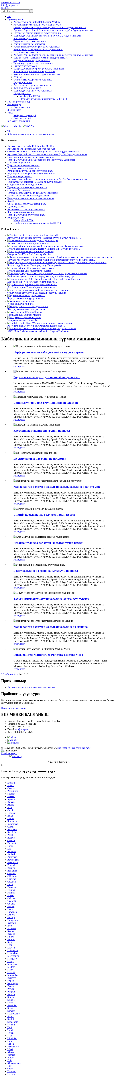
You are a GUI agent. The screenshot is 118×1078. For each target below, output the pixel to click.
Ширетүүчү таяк (22, 93)
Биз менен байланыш (18, 121)
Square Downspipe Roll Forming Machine (34, 71)
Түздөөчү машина (23, 82)
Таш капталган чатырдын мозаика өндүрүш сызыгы (41, 57)
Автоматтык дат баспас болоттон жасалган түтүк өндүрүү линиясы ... (44, 237)
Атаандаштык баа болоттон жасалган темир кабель (48, 542)
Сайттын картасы (81, 748)
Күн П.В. (18, 77)
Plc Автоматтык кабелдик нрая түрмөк (40, 458)
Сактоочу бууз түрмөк (25, 66)
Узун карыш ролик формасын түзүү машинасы (38, 49)
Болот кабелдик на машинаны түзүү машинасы (46, 570)
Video (10, 112)
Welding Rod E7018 (30, 96)
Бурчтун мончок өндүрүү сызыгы (25, 298)
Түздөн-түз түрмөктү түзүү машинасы (33, 63)
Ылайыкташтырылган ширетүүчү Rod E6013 (43, 99)
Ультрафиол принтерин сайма (23, 320)
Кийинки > (10, 674)
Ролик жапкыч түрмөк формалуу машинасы (37, 46)
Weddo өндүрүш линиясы (20, 303)
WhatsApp (17, 756)
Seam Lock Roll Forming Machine (24, 314)
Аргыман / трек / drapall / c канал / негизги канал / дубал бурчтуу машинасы (53, 30)
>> (17, 674)
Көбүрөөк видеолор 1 (25, 115)
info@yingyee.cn (22, 729)
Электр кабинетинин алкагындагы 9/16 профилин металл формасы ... (44, 248)
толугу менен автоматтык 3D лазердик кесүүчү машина (36, 292)
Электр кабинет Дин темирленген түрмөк (29, 270)
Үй (9, 16)
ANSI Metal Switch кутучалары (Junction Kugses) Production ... (39, 331)
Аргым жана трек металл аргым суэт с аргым (37, 24)
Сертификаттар (22, 107)
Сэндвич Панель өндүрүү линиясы (32, 60)
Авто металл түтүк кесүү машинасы (32, 85)
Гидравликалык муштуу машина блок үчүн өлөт (47, 377)
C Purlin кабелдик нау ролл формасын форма (44, 514)
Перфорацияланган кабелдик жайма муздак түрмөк (49, 352)
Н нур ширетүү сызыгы (26, 52)
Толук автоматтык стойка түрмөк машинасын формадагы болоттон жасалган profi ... (51, 259)
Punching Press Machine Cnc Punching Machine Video (48, 654)
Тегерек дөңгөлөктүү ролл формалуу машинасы (39, 68)
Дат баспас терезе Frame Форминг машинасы (31, 287)
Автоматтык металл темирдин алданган (28, 243)
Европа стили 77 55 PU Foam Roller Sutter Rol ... (32, 281)
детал (22, 366)
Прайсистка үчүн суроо (13, 708)
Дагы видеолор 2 (22, 118)
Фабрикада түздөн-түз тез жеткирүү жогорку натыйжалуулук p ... (41, 276)
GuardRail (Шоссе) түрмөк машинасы (33, 79)
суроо (17, 366)
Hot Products (63, 748)
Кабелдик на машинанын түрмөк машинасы (37, 74)
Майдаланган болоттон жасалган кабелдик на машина (51, 626)
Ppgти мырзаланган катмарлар (29, 44)
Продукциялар (15, 19)
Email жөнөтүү (9, 753)
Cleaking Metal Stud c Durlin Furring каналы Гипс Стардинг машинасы (50, 27)
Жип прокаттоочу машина (27, 88)
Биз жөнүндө (14, 104)
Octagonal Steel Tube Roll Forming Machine (29, 254)
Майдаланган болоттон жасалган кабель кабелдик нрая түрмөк (57, 486)
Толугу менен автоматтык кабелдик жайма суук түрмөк (51, 598)
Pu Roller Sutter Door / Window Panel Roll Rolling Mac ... (36, 325)
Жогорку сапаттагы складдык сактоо (26, 309)
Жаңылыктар (14, 110)
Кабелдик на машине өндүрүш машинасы (42, 430)
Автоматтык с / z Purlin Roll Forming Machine (37, 22)
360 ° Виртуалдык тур (18, 101)
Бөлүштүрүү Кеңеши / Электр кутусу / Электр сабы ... (35, 265)
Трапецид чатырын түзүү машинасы (33, 90)
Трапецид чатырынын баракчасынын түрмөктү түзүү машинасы (47, 35)
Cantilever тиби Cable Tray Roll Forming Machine (46, 402)
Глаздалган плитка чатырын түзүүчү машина (37, 33)
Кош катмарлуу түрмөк (26, 38)
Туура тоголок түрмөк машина (30, 41)
